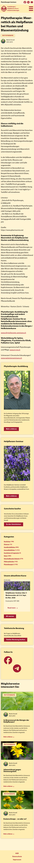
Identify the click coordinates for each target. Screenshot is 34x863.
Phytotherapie (7, 35)
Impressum (17, 860)
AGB (17, 853)
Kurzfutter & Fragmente (11, 553)
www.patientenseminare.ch (11, 358)
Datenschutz (17, 856)
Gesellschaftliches (9, 547)
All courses (10, 616)
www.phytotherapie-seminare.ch (13, 333)
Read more (12, 608)
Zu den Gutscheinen (13, 524)
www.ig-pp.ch (15, 350)
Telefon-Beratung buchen (15, 640)
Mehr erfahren (11, 429)
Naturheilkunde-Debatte (11, 559)
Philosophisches (9, 561)
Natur (6, 556)
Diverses (6, 544)
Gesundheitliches (9, 550)
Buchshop (7, 541)
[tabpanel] (17, 716)
